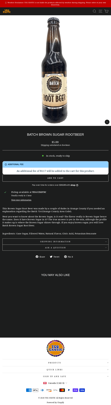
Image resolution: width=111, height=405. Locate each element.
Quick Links (55, 369)
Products (54, 363)
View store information (21, 200)
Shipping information (55, 241)
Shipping (45, 145)
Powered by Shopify (55, 402)
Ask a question (55, 247)
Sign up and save (54, 376)
